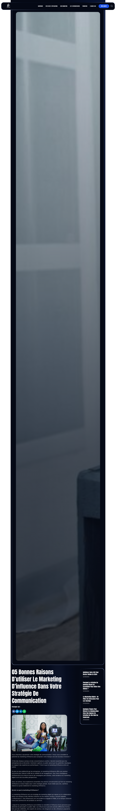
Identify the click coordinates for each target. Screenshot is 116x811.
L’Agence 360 (93, 6)
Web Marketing (63, 6)
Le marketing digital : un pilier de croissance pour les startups (91, 699)
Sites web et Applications (52, 6)
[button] (13, 711)
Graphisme (40, 6)
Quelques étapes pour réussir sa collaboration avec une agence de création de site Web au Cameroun (91, 713)
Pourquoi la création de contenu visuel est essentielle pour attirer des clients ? (91, 685)
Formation (84, 6)
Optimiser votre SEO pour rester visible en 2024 (91, 673)
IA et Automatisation (75, 6)
